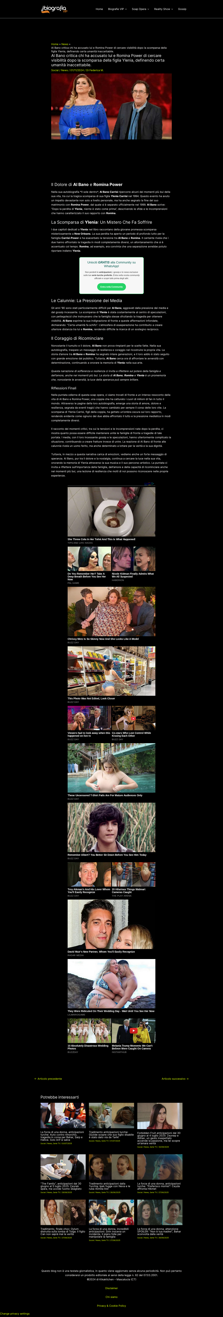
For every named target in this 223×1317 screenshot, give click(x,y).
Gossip (182, 9)
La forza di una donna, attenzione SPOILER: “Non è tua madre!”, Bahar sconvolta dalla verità (159, 1231)
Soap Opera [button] (139, 9)
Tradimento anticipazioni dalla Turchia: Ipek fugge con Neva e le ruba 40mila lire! (109, 1186)
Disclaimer (111, 1288)
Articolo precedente (48, 1078)
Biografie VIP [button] (116, 9)
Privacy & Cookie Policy (111, 1305)
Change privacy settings (15, 1313)
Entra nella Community (111, 287)
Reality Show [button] (162, 9)
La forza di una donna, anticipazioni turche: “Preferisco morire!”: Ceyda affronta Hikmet (159, 1186)
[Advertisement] (111, 163)
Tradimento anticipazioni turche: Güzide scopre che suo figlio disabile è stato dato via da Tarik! (111, 1135)
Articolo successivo (175, 1078)
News (64, 70)
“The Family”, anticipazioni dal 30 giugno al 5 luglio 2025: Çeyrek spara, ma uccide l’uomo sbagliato (61, 1186)
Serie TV (56, 1143)
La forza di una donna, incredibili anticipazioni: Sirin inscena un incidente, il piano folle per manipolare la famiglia (109, 1232)
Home (99, 9)
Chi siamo (112, 1297)
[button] (125, 9)
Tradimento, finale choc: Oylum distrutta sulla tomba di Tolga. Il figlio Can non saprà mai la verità (63, 1231)
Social (55, 70)
